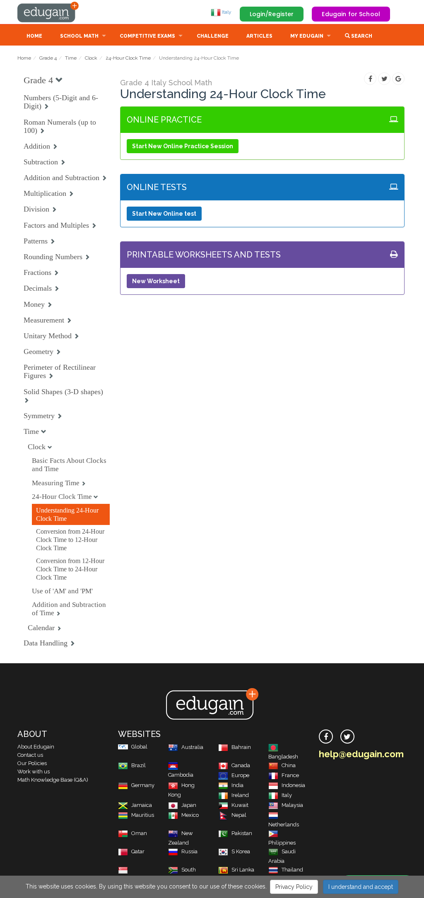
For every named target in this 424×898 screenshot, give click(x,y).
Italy (226, 12)
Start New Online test (164, 213)
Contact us (30, 755)
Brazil (138, 765)
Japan (188, 805)
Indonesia (293, 785)
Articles (259, 36)
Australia (192, 747)
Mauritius (142, 815)
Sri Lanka (242, 870)
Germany (142, 785)
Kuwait (239, 805)
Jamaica (141, 805)
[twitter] (347, 736)
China (289, 765)
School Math (79, 36)
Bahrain (241, 747)
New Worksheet (156, 281)
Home (34, 36)
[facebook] (326, 736)
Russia (189, 851)
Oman (139, 833)
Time (71, 58)
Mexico (190, 815)
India (237, 785)
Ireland (240, 795)
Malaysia (292, 805)
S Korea (240, 851)
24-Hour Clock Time (128, 58)
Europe (240, 775)
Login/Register (272, 14)
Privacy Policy (294, 887)
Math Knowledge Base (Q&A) (52, 780)
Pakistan (241, 833)
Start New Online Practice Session (182, 146)
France (290, 775)
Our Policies (32, 763)
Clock (91, 58)
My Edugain (306, 36)
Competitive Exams (147, 36)
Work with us (33, 771)
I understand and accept (360, 887)
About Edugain (35, 747)
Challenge (213, 36)
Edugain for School (351, 14)
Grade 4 (48, 58)
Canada (240, 765)
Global (139, 747)
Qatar (138, 851)
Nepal (238, 815)
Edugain (48, 12)
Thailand (292, 870)
